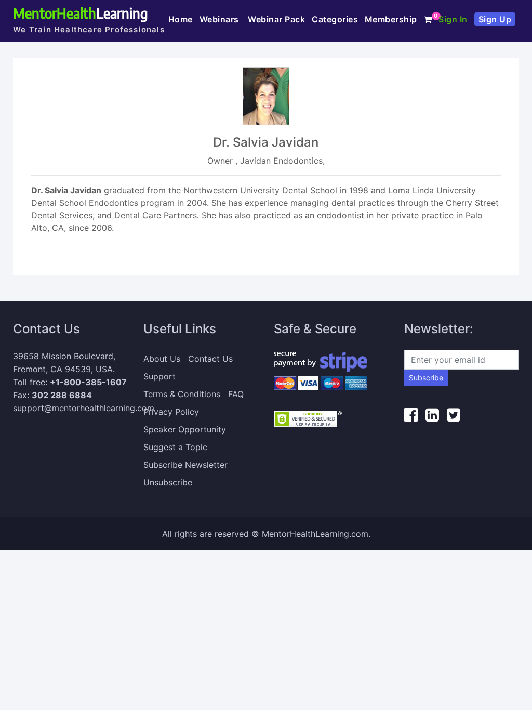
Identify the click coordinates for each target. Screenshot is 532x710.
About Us (161, 358)
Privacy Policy (171, 411)
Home (180, 19)
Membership (391, 19)
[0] (428, 19)
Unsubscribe (167, 482)
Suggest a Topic (175, 447)
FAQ (236, 394)
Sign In (453, 19)
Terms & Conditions (181, 394)
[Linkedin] (432, 414)
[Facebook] (411, 414)
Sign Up (495, 19)
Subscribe (426, 377)
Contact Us (210, 358)
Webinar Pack (276, 19)
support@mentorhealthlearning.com (83, 408)
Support (159, 376)
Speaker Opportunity (184, 429)
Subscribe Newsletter (185, 464)
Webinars (221, 19)
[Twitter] (453, 414)
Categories (335, 19)
